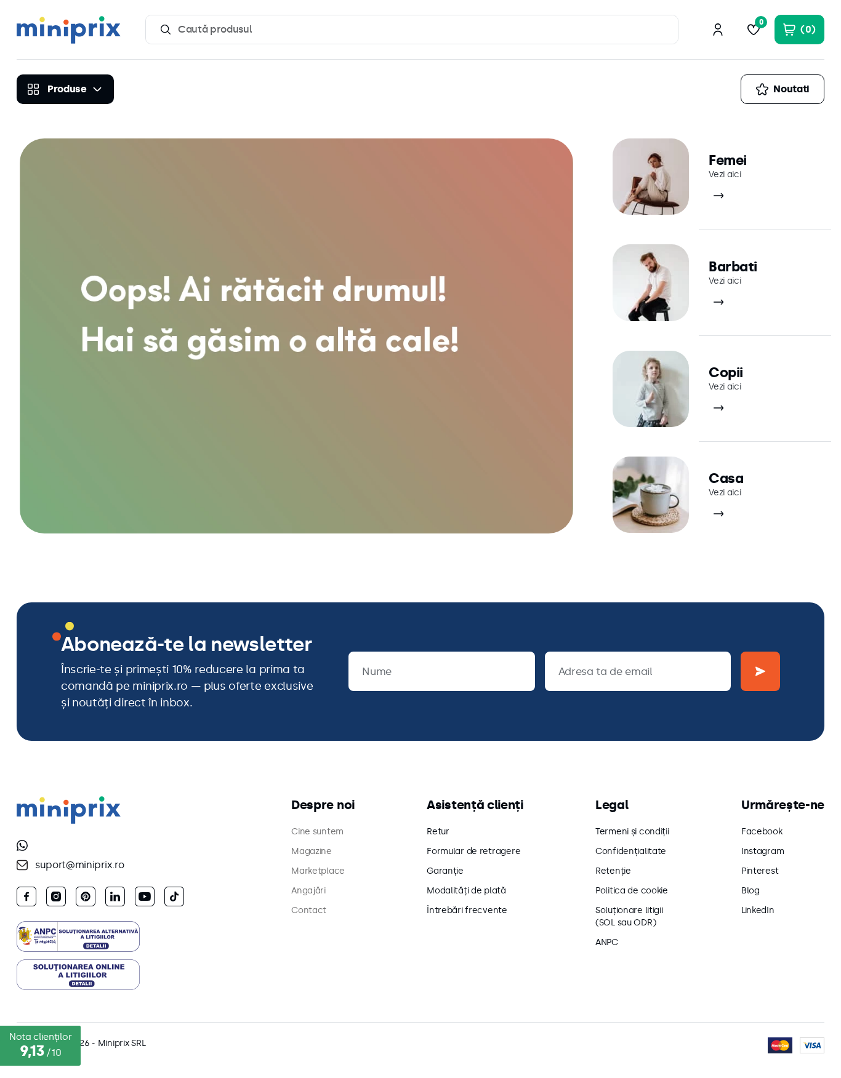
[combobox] (411, 29)
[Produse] (65, 89)
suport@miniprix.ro (79, 865)
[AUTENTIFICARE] (718, 29)
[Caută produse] (166, 29)
